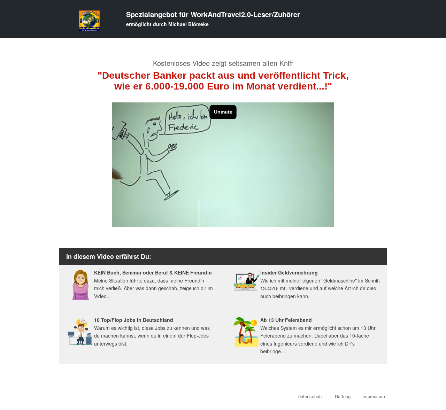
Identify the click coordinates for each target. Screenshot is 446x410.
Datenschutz (310, 396)
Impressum (373, 396)
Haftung (343, 396)
